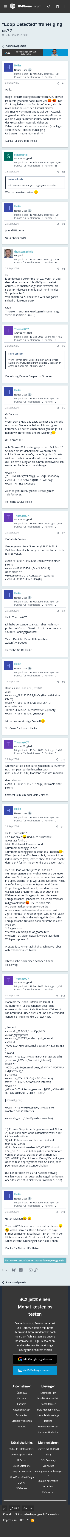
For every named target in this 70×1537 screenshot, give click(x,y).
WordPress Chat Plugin (22, 1477)
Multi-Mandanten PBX (48, 1409)
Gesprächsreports (21, 1471)
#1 (63, 83)
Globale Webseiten (22, 1420)
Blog (48, 1454)
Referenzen (48, 1492)
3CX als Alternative (48, 1480)
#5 (63, 346)
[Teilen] (58, 83)
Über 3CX (22, 1392)
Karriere (21, 1398)
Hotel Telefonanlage (48, 1415)
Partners (21, 1404)
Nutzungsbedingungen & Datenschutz (38, 1514)
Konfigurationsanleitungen (48, 1473)
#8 (63, 611)
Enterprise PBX (48, 1392)
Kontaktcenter (48, 1404)
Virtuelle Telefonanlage (22, 1449)
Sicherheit (48, 1486)
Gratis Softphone (22, 1465)
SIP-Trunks (21, 1488)
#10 (63, 759)
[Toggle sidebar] (65, 6)
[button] (5, 6)
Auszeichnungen (21, 1409)
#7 (63, 533)
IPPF (16, 1508)
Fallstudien (21, 1415)
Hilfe (21, 1520)
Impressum (10, 1520)
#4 (63, 268)
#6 (63, 408)
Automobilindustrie (48, 1432)
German (28, 1508)
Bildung (48, 1420)
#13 (63, 1212)
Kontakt (22, 1426)
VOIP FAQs (48, 1465)
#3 (63, 224)
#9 (63, 681)
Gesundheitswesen (48, 1426)
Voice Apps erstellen (21, 1454)
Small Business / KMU (48, 1398)
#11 (63, 826)
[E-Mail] (28, 1270)
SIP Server (22, 1460)
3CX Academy (48, 1460)
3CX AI (21, 1482)
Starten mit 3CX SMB (48, 1449)
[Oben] (27, 1520)
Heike (8, 35)
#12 (63, 995)
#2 (63, 171)
